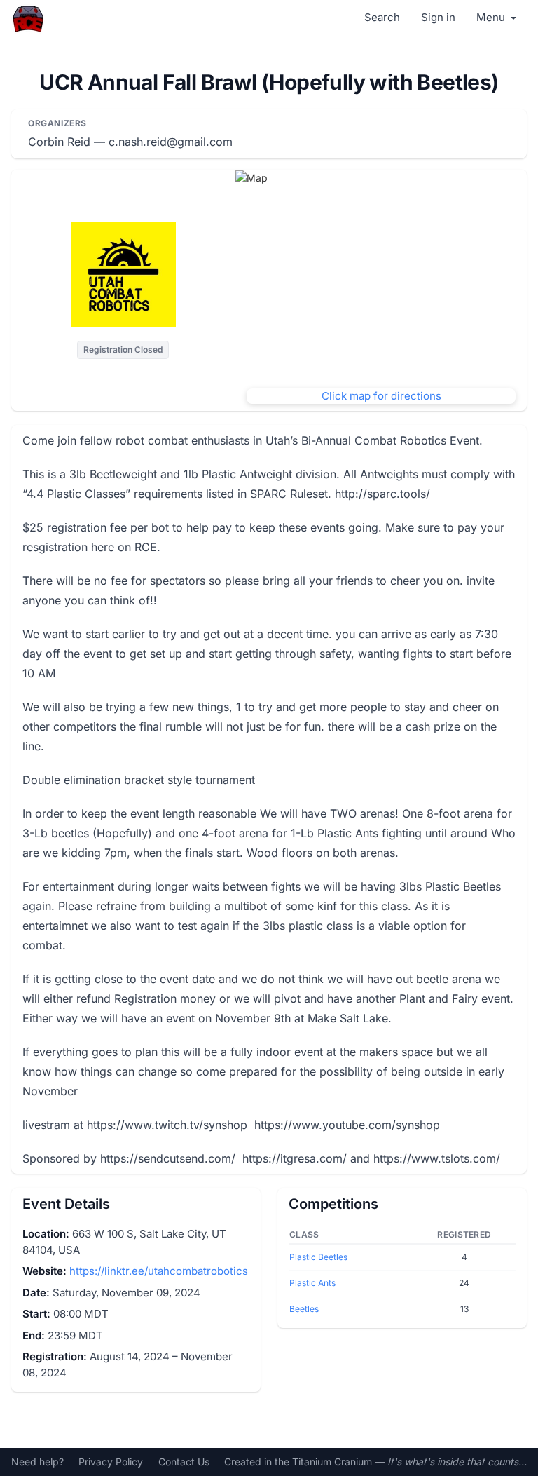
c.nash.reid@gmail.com (171, 142)
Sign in (438, 17)
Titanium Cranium (332, 1462)
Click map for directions (381, 395)
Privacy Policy (110, 1462)
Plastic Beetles (318, 1257)
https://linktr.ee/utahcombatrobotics (158, 1271)
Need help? (37, 1462)
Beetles (304, 1309)
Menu (492, 17)
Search (382, 17)
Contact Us (183, 1462)
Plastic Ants (312, 1283)
